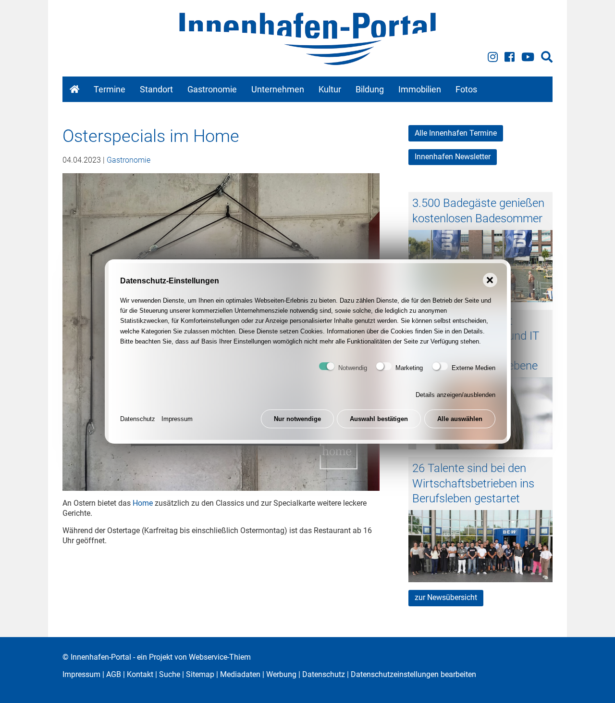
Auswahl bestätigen (379, 418)
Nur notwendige (297, 418)
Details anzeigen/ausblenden (455, 394)
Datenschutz (137, 418)
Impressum (177, 418)
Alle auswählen (459, 418)
